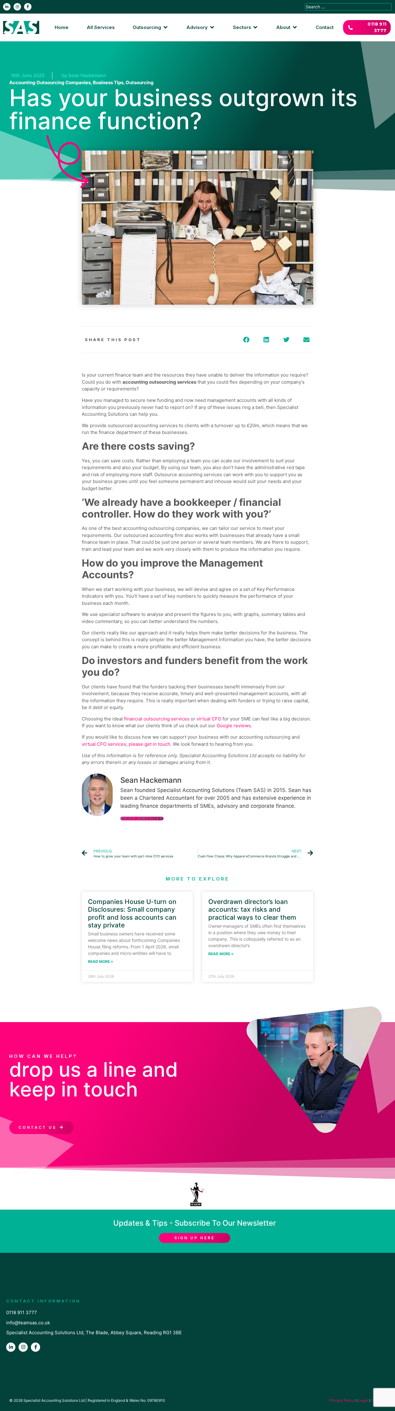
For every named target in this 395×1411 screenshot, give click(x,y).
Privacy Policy (342, 1400)
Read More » (100, 961)
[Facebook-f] (27, 6)
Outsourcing (140, 82)
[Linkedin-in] (6, 6)
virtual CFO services (104, 744)
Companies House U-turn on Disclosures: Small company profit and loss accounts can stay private (132, 913)
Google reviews (234, 725)
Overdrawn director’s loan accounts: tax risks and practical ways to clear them (252, 909)
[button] (150, 28)
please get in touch (149, 744)
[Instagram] (17, 6)
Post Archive (142, 818)
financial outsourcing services (156, 719)
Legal (363, 1400)
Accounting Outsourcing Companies (50, 82)
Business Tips (108, 82)
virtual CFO (209, 719)
